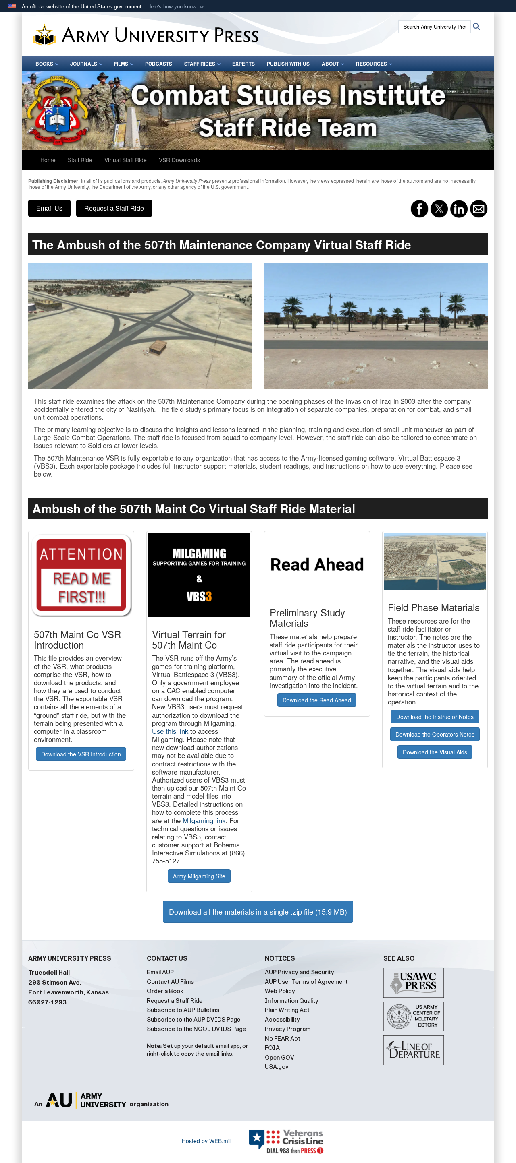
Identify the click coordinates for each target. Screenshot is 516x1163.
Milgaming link (204, 820)
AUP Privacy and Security (299, 972)
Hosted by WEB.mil (206, 1141)
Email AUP (160, 972)
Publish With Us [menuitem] (288, 63)
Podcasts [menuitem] (158, 63)
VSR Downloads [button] (179, 160)
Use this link (170, 731)
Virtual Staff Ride (125, 160)
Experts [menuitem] (243, 63)
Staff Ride (80, 160)
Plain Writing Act (287, 1010)
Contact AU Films (170, 981)
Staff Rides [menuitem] (199, 63)
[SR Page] (258, 110)
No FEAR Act (282, 1038)
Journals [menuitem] (83, 63)
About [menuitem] (330, 63)
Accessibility (282, 1019)
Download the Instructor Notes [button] (435, 717)
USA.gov (277, 1066)
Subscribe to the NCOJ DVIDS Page (196, 1029)
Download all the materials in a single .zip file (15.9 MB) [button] (258, 911)
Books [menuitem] (44, 63)
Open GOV (279, 1057)
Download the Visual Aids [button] (435, 752)
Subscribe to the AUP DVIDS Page (193, 1019)
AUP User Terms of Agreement (306, 981)
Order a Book (165, 991)
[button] (176, 6)
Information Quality (291, 1000)
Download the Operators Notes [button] (434, 734)
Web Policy (280, 991)
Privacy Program (287, 1029)
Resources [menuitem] (371, 63)
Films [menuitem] (121, 63)
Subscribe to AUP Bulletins (183, 1010)
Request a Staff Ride (114, 208)
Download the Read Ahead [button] (317, 700)
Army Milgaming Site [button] (199, 876)
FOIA (272, 1047)
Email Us (49, 208)
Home (48, 160)
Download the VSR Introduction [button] (81, 754)
